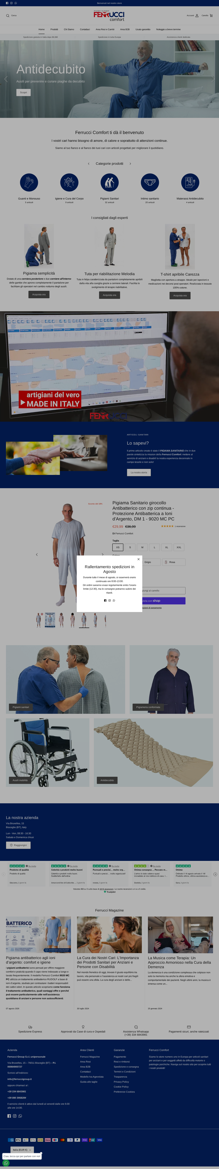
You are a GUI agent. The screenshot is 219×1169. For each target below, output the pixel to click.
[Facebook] (105, 600)
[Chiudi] (138, 559)
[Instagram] (109, 600)
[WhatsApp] (114, 600)
